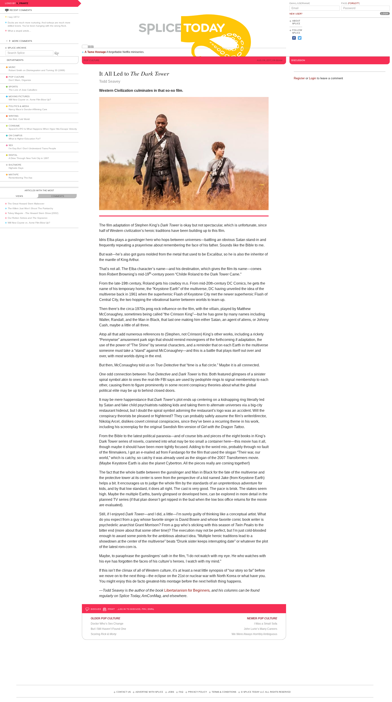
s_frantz (22, 3)
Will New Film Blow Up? (30, 99)
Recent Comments (21, 10)
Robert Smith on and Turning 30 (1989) (37, 70)
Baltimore (15, 165)
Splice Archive (17, 48)
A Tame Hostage (95, 52)
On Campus (15, 135)
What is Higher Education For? (25, 138)
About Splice (296, 22)
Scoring (103, 634)
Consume (14, 125)
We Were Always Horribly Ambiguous (254, 634)
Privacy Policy (197, 692)
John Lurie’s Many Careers (260, 628)
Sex (11, 145)
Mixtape (14, 174)
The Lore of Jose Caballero (23, 90)
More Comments (22, 41)
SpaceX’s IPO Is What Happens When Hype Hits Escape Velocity (43, 129)
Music (12, 67)
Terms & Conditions (224, 692)
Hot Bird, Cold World (19, 119)
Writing (13, 116)
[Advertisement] (369, 37)
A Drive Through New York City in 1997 (29, 158)
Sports (13, 86)
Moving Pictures (19, 96)
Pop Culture (16, 77)
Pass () (350, 3)
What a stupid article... (19, 31)
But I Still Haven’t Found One (108, 628)
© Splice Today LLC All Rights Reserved (266, 692)
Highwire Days (16, 168)
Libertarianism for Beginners (187, 590)
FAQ (181, 692)
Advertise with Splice (149, 692)
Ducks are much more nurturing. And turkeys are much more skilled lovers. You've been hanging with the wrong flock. (39, 24)
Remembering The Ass (20, 177)
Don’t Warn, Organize (20, 80)
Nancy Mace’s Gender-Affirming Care (28, 109)
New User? (295, 13)
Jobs (171, 692)
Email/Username (299, 3)
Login (312, 78)
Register (299, 78)
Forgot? (353, 3)
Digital (13, 155)
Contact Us (123, 692)
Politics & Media (19, 106)
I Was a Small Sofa (265, 623)
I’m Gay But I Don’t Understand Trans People (32, 148)
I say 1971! (14, 17)
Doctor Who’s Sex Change (107, 623)
